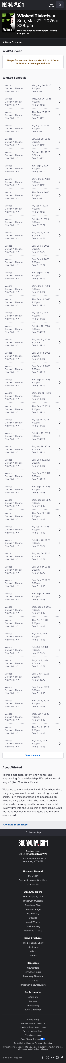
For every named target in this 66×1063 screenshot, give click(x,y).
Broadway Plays (33, 905)
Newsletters (33, 967)
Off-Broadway (33, 926)
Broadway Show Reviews (33, 984)
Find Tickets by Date (33, 896)
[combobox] (59, 4)
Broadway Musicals (33, 900)
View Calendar (33, 755)
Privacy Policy (33, 1019)
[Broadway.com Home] (13, 4)
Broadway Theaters (33, 976)
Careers (33, 1001)
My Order (33, 875)
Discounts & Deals (33, 930)
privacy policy (49, 1047)
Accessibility (33, 1005)
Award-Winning (33, 922)
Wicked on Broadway (16, 824)
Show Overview (13, 42)
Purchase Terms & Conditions (33, 1027)
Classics (33, 917)
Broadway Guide (33, 972)
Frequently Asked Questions (33, 880)
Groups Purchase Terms (33, 1031)
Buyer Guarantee (33, 1009)
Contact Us (32, 851)
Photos (33, 955)
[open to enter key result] (60, 4)
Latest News (33, 947)
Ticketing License (33, 1035)
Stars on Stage (33, 909)
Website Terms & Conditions (33, 1023)
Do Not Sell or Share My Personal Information (33, 1043)
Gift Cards (33, 980)
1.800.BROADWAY (37, 854)
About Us (33, 997)
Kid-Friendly (33, 913)
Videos (33, 951)
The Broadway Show (33, 942)
